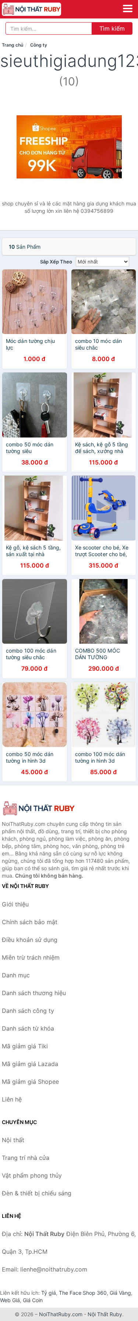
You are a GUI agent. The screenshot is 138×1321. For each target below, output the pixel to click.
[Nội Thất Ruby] (38, 808)
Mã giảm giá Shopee (30, 1081)
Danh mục (16, 975)
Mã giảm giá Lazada (30, 1064)
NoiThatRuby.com (60, 1314)
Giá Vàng (120, 1293)
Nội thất (13, 1140)
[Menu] (127, 8)
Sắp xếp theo (56, 262)
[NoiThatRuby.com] (43, 9)
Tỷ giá (48, 1293)
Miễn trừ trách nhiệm (31, 957)
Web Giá (10, 1300)
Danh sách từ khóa (28, 1028)
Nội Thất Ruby (105, 1314)
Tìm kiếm (112, 28)
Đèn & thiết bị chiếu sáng (36, 1193)
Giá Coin (33, 1300)
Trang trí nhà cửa (25, 1157)
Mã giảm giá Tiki (25, 1046)
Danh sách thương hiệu (34, 993)
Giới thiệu (15, 904)
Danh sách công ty (28, 1010)
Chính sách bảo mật (29, 922)
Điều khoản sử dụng (29, 939)
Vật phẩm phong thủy (32, 1175)
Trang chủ (12, 45)
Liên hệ (12, 1099)
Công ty (38, 45)
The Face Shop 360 (83, 1293)
